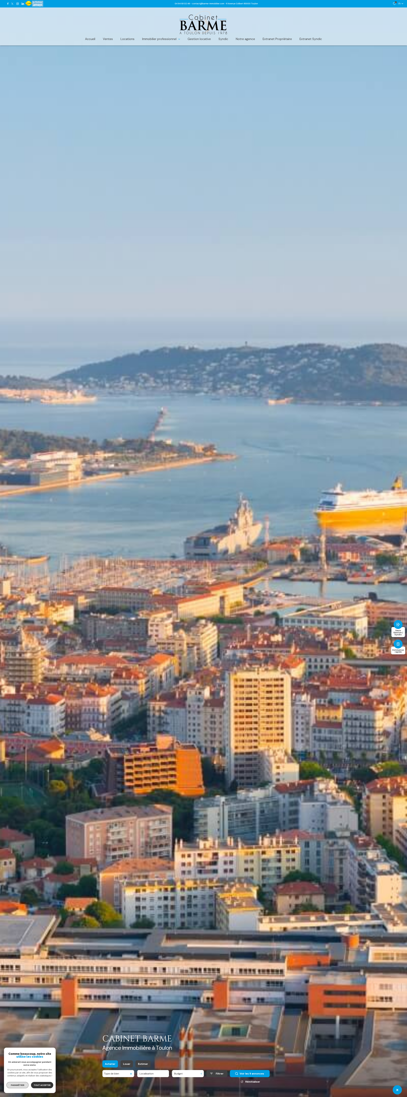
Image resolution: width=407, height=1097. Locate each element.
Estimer (143, 1064)
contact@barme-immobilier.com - (209, 3)
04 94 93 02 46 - (183, 3)
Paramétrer (17, 1085)
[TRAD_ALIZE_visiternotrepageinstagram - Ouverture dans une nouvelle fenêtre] (17, 4)
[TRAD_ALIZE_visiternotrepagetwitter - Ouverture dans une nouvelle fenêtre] (12, 4)
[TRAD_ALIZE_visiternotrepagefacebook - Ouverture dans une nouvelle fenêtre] (7, 4)
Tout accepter (42, 1085)
